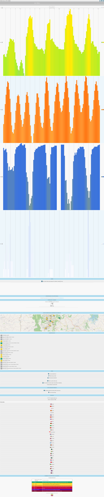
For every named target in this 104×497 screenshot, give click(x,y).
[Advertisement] (24, 289)
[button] (46, 320)
